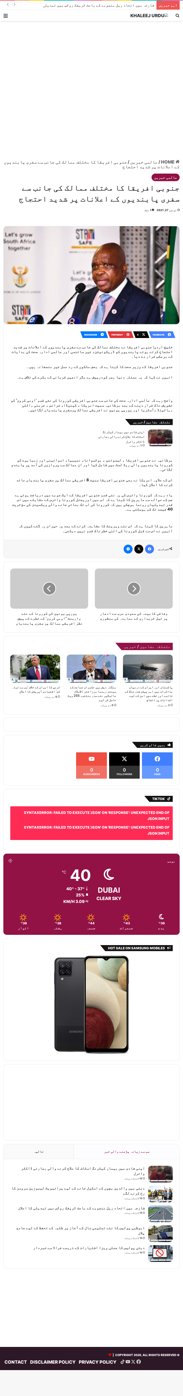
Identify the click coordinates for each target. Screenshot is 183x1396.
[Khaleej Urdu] (149, 15)
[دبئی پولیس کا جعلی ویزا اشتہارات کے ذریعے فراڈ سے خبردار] (160, 1234)
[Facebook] (149, 529)
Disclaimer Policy (53, 1342)
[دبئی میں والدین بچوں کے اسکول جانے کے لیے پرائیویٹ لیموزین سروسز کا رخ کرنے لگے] (160, 1174)
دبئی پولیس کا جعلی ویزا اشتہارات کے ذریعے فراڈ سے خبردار (89, 1228)
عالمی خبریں (144, 162)
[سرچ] (177, 17)
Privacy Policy (97, 1342)
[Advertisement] (91, 56)
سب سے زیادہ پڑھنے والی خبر (127, 1132)
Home (168, 162)
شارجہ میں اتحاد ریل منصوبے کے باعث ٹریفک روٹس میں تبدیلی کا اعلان (90, 5)
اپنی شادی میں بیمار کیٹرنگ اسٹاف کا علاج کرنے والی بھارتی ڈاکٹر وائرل (121, 423)
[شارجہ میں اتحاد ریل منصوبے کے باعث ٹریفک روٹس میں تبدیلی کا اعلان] (160, 1194)
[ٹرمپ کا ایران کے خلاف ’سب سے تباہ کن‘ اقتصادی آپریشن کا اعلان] (35, 649)
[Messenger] (128, 529)
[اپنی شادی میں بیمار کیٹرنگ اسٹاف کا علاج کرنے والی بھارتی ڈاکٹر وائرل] (160, 425)
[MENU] (5, 17)
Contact (15, 1342)
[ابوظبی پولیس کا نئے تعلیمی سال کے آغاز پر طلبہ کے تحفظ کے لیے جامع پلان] (160, 1214)
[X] (138, 529)
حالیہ (39, 1132)
